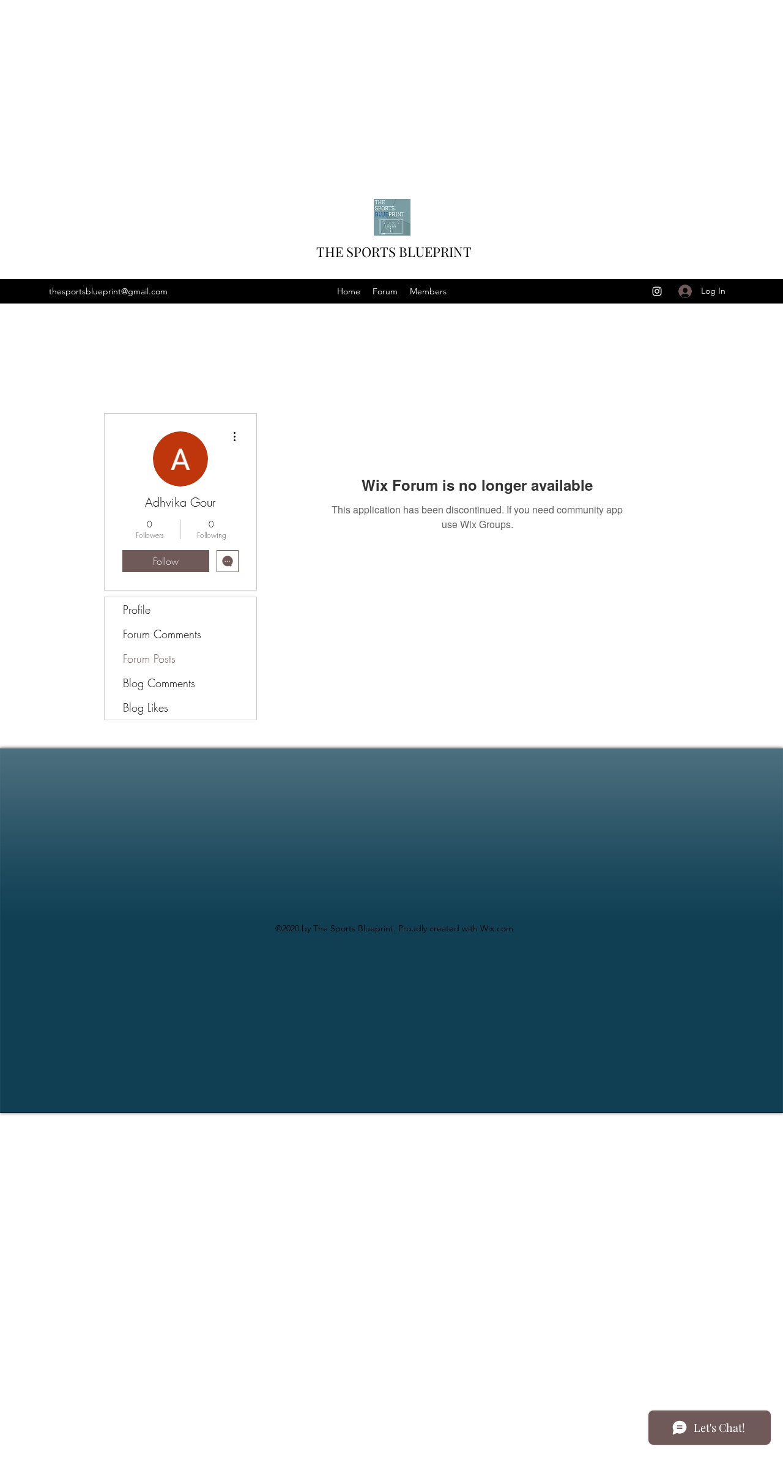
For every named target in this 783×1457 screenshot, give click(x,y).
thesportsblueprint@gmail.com (108, 291)
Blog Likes (145, 707)
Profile (136, 609)
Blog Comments (159, 683)
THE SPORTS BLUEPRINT (394, 251)
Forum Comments (162, 634)
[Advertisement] (367, 85)
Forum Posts (149, 658)
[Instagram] (657, 291)
